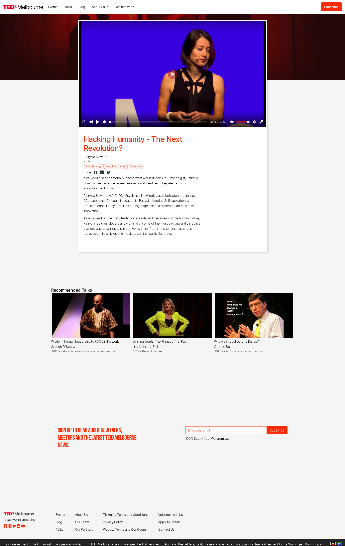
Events (53, 7)
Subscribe (331, 6)
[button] (100, 6)
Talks (68, 7)
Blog (82, 7)
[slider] (158, 122)
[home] (23, 7)
